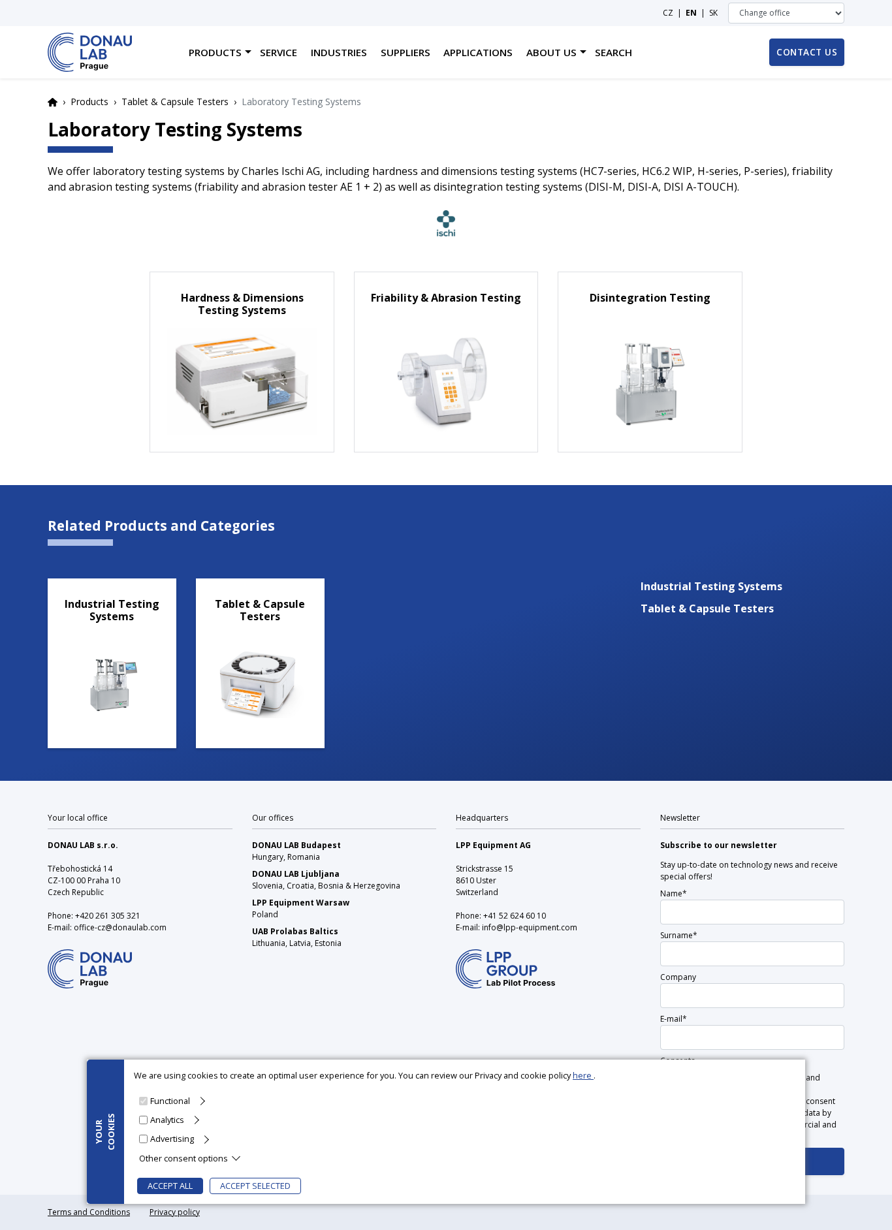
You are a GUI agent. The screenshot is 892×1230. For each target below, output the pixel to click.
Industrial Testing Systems (711, 586)
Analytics (167, 1120)
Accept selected (255, 1185)
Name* (673, 893)
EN (691, 12)
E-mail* (673, 1018)
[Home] (90, 52)
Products (89, 101)
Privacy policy (175, 1212)
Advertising (172, 1138)
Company (678, 977)
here (583, 1075)
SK (713, 12)
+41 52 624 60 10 (514, 915)
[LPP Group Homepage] (90, 960)
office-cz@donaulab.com (120, 927)
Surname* (678, 935)
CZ (668, 12)
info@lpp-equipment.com (529, 927)
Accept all (170, 1185)
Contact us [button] (806, 52)
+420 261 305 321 (107, 915)
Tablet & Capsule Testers (175, 101)
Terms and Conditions (89, 1212)
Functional (170, 1101)
